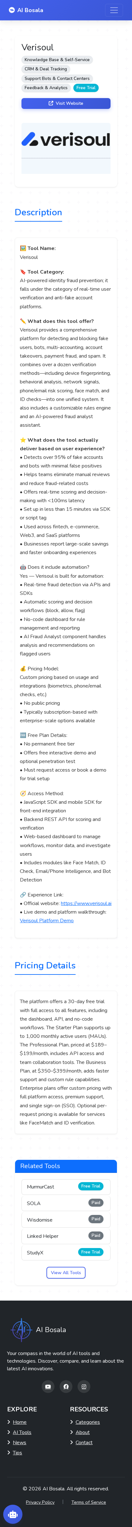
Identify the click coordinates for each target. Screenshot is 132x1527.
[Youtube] (48, 1386)
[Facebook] (66, 1386)
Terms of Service (88, 1502)
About (83, 1432)
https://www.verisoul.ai (86, 903)
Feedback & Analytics (46, 88)
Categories (88, 1422)
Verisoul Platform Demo (47, 920)
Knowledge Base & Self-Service (57, 60)
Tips (17, 1452)
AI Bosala (30, 10)
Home (20, 1422)
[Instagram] (84, 1386)
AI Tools (22, 1432)
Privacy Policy (40, 1502)
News (19, 1442)
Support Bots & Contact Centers (57, 78)
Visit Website (68, 103)
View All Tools (66, 1273)
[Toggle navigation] (114, 10)
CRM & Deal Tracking (46, 69)
